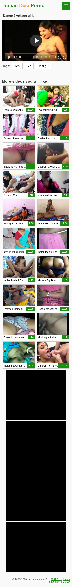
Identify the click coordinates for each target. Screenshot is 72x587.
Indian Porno (24, 5)
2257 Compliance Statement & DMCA (59, 580)
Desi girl (43, 66)
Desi (17, 66)
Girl (28, 66)
